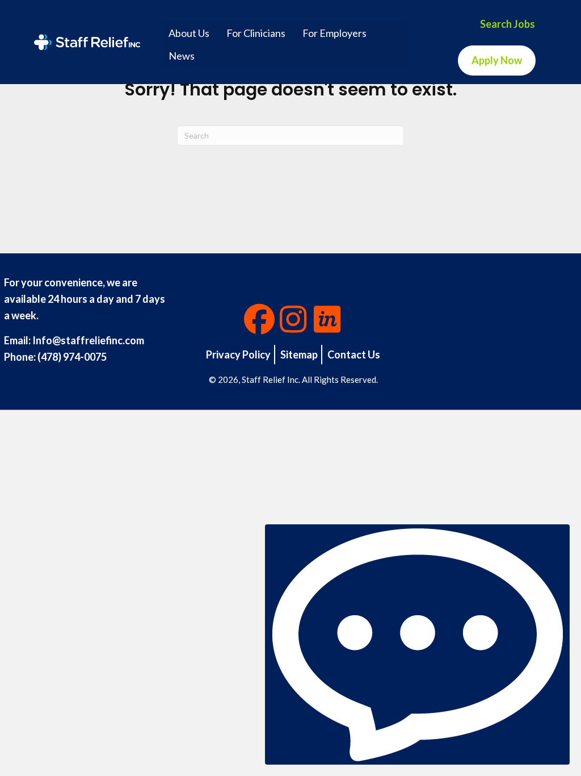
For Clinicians (255, 33)
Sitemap (299, 354)
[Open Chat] (417, 644)
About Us (189, 33)
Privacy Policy (238, 354)
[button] (259, 319)
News (182, 55)
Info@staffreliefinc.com (88, 340)
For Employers (334, 33)
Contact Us (353, 354)
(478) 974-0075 (72, 357)
